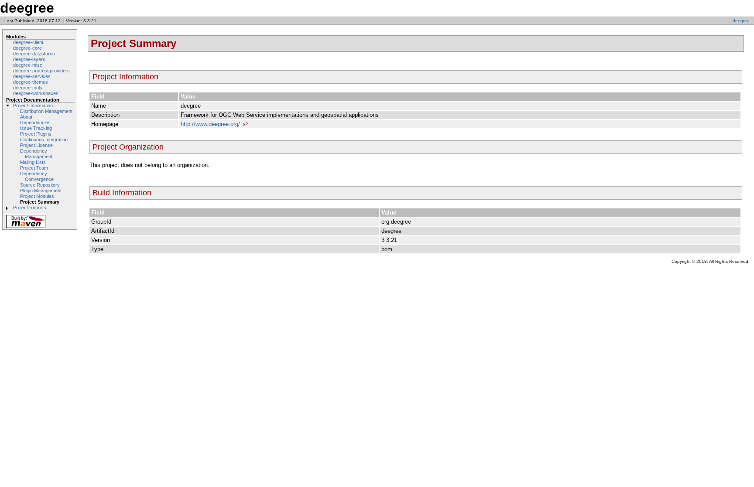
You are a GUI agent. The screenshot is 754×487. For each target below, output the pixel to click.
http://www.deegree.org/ (210, 124)
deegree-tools (27, 87)
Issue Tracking (36, 128)
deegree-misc (27, 65)
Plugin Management (41, 190)
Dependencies (35, 122)
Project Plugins (35, 133)
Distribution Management (46, 111)
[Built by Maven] (25, 227)
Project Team (34, 167)
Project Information (33, 105)
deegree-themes (30, 82)
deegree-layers (29, 59)
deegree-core (27, 48)
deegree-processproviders (41, 70)
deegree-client (28, 42)
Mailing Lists (33, 162)
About (26, 116)
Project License (36, 145)
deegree (741, 20)
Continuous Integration (44, 139)
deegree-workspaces (35, 93)
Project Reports (29, 207)
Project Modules (37, 196)
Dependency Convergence (37, 176)
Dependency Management (36, 153)
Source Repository (40, 184)
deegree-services (32, 76)
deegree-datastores (34, 53)
